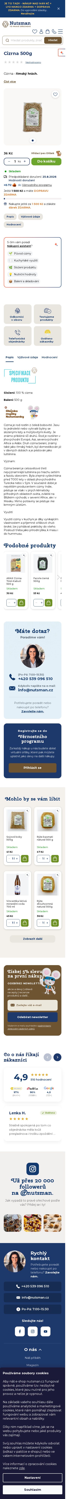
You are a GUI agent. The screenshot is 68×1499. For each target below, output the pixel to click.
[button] (20, 253)
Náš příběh (33, 1358)
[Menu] (60, 31)
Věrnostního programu (37, 185)
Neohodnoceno (33, 62)
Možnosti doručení (22, 180)
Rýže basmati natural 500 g (45, 838)
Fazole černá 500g (41, 579)
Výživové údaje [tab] (27, 357)
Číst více (10, 81)
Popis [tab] (10, 357)
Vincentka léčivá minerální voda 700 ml (16, 904)
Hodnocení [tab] (49, 357)
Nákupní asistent (19, 246)
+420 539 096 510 (35, 1286)
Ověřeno (47, 1112)
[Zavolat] (54, 31)
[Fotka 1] (32, 140)
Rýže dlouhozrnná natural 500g (45, 904)
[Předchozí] (48, 1057)
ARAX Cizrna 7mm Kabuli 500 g (14, 581)
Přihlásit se (33, 768)
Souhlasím (32, 1489)
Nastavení (33, 1477)
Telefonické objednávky (16, 340)
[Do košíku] (25, 858)
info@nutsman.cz (35, 1297)
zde (22, 1468)
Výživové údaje (30, 216)
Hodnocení (14, 224)
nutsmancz (33, 1331)
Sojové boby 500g (14, 838)
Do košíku (46, 161)
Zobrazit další (32, 939)
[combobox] (32, 40)
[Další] (57, 1057)
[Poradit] (27, 810)
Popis (10, 216)
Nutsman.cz (20, 1331)
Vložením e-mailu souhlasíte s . (29, 1027)
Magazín (32, 1365)
